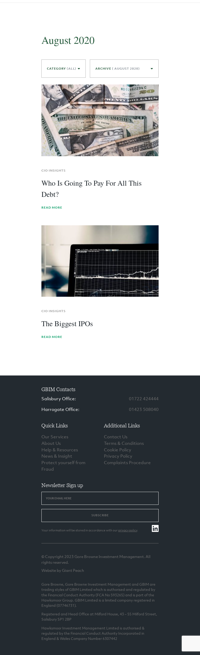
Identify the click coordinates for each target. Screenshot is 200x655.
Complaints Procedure (127, 462)
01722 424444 (144, 399)
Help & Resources (59, 450)
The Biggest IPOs (67, 323)
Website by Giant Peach (62, 570)
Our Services (54, 437)
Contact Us (115, 437)
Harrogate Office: (60, 409)
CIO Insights (53, 170)
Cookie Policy (117, 450)
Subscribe (100, 515)
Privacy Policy (118, 456)
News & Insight (56, 456)
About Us (51, 443)
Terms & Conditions (124, 443)
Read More (51, 207)
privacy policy (127, 530)
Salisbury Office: (58, 399)
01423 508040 (144, 409)
